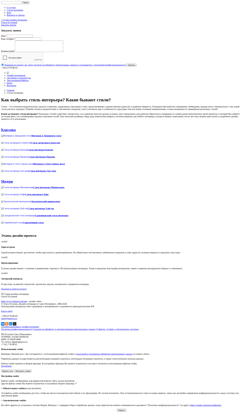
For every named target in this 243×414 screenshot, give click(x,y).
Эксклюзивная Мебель (18, 80)
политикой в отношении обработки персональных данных (104, 354)
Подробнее (6, 366)
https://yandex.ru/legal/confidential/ (205, 405)
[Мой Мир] (10, 323)
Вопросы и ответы (16, 15)
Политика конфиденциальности (16, 329)
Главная (10, 90)
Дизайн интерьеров (16, 75)
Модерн (7, 181)
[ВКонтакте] (2, 323)
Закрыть (121, 410)
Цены (9, 83)
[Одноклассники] (6, 323)
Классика (8, 130)
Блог (9, 12)
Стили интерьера (15, 10)
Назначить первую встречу (14, 289)
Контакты (11, 85)
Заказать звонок (8, 25)
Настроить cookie (23, 371)
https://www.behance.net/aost (14, 301)
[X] (14, 323)
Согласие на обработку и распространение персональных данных (64, 329)
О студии (11, 7)
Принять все (7, 371)
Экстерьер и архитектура (19, 78)
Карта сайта (7, 311)
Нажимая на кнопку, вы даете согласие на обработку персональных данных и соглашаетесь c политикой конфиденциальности (65, 65)
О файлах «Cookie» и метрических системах (117, 329)
